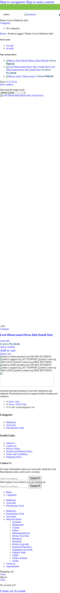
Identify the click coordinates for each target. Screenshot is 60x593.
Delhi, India (14, 402)
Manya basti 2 (30, 76)
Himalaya (17, 538)
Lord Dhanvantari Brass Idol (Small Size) (26, 334)
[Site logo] (30, 14)
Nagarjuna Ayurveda (22, 549)
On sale (10, 45)
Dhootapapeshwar (21, 533)
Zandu (15, 560)
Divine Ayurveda (20, 536)
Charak (15, 527)
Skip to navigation (13, 2)
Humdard (17, 541)
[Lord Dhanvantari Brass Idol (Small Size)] (28, 67)
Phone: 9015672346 (17, 404)
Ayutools (16, 522)
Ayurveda (5, 340)
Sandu (15, 555)
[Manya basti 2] (14, 76)
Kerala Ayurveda (20, 544)
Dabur (15, 530)
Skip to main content (40, 2)
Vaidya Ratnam (19, 558)
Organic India (19, 552)
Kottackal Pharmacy (22, 547)
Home (3, 33)
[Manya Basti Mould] (17, 60)
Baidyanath (17, 524)
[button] (7, 350)
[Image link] (27, 385)
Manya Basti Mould (39, 60)
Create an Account (12, 591)
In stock (10, 48)
